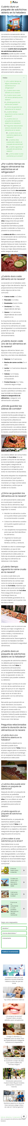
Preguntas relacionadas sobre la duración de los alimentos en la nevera (14, 128)
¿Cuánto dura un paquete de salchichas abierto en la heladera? (13, 121)
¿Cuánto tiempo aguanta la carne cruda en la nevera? (14, 114)
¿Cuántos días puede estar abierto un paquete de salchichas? (15, 142)
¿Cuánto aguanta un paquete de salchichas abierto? (15, 149)
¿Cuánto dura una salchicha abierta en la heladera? (14, 135)
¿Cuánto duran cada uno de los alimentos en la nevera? (13, 97)
